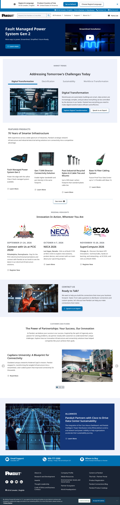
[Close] (117, 501)
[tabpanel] (60, 103)
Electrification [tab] (48, 81)
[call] (44, 459)
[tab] (57, 387)
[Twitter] (11, 483)
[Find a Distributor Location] (82, 459)
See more (58, 201)
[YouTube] (16, 483)
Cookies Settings (84, 500)
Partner (81, 10)
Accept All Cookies (98, 500)
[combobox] (31, 15)
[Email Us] (7, 459)
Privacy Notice (7, 503)
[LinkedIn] (21, 483)
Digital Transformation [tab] (23, 81)
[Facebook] (6, 483)
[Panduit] (8, 15)
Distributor (90, 10)
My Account (113, 10)
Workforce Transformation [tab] (96, 81)
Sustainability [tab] (69, 81)
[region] (60, 501)
